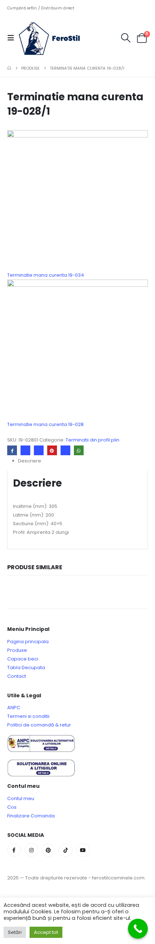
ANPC (13, 707)
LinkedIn (39, 450)
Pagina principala (28, 641)
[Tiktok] (65, 850)
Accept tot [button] (46, 932)
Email (65, 450)
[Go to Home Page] (9, 68)
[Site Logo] (55, 38)
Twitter (25, 450)
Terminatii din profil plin (92, 439)
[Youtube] (83, 850)
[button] (13, 38)
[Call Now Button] (138, 929)
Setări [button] (15, 932)
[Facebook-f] (14, 850)
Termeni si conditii (28, 716)
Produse (17, 650)
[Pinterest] (49, 850)
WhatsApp (79, 450)
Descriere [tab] (29, 460)
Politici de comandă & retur (39, 724)
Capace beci (22, 658)
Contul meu (20, 798)
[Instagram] (31, 850)
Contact (16, 676)
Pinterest (52, 450)
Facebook (12, 450)
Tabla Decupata (26, 667)
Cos (12, 807)
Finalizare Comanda (31, 815)
